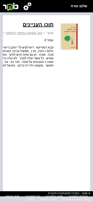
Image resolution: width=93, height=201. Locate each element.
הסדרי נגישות (48, 199)
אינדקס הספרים (78, 196)
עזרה (31, 199)
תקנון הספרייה (54, 196)
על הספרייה (33, 196)
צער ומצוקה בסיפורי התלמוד (23, 33)
